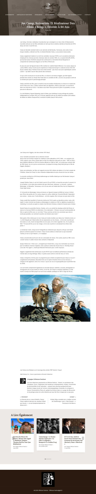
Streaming (38, 14)
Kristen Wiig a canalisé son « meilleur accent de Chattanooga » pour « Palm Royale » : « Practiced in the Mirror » (63, 400)
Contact (88, 14)
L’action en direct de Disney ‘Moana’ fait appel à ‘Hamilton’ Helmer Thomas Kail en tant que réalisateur (22, 440)
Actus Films (61, 14)
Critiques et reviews (24, 14)
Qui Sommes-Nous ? (75, 14)
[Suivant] (83, 438)
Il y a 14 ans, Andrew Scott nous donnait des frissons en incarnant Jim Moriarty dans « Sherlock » (73, 440)
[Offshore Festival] (48, 6)
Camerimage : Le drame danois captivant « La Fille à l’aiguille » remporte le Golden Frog (48, 439)
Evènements (9, 14)
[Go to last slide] (13, 438)
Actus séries (49, 14)
